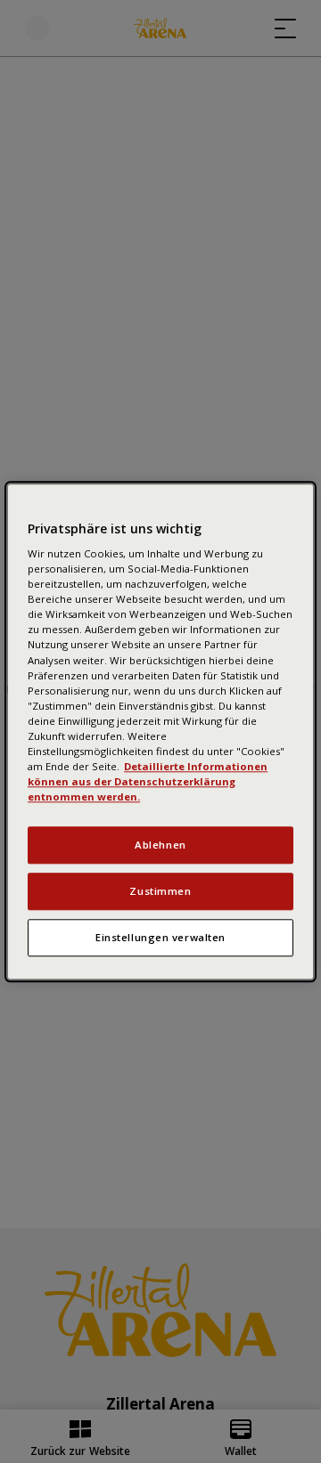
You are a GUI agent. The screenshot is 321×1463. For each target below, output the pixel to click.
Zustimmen (160, 891)
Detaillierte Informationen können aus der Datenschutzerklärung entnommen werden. (148, 781)
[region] (160, 731)
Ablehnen (160, 844)
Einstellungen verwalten (160, 937)
